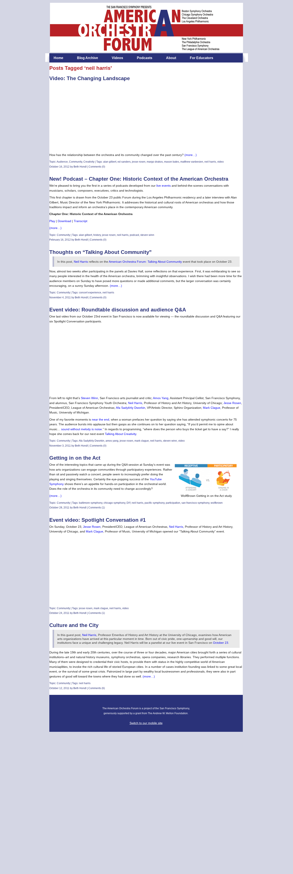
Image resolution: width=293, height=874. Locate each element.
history (97, 234)
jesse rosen (138, 161)
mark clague (141, 440)
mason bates (171, 161)
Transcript (80, 221)
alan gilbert (109, 161)
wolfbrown (217, 502)
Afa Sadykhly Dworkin (130, 407)
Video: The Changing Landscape (89, 78)
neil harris (210, 161)
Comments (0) (97, 166)
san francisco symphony (195, 502)
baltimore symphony (90, 502)
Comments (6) (96, 688)
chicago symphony (114, 502)
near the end (100, 419)
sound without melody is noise (81, 429)
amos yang (112, 440)
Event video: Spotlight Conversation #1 (97, 520)
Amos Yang (160, 398)
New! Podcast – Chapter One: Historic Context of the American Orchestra (138, 179)
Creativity (88, 161)
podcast (134, 234)
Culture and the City (73, 625)
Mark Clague (211, 407)
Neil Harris (81, 261)
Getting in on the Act (74, 458)
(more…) (190, 155)
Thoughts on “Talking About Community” (100, 252)
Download (64, 221)
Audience (62, 161)
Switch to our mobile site (146, 723)
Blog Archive (87, 58)
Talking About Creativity (120, 434)
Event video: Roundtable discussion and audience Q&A (117, 310)
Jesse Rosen (232, 403)
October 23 (220, 642)
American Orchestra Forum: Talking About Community (145, 261)
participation (173, 502)
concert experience (90, 292)
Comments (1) (96, 507)
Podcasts (144, 58)
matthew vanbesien (191, 161)
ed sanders (124, 161)
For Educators (201, 58)
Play (52, 221)
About (171, 58)
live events (163, 185)
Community (75, 161)
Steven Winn (89, 398)
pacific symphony (155, 502)
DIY (128, 502)
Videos (117, 58)
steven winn (147, 234)
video (220, 161)
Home (58, 58)
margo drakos (155, 161)
